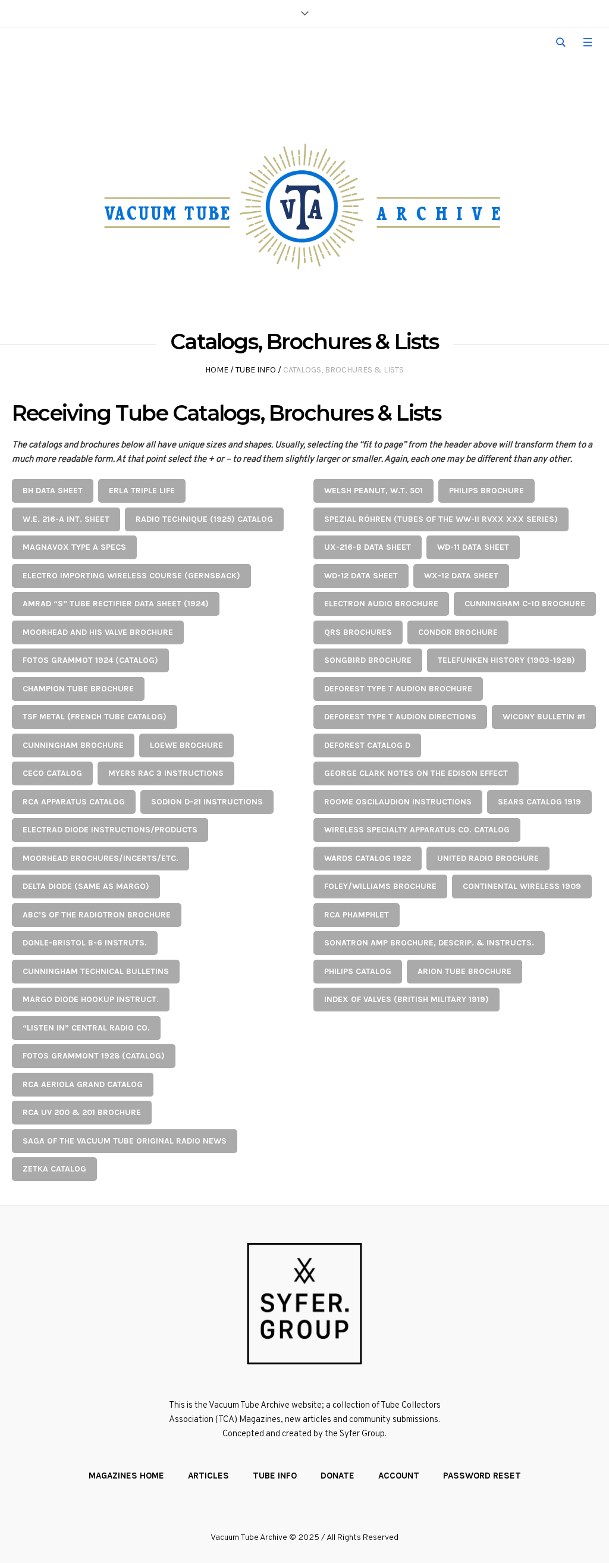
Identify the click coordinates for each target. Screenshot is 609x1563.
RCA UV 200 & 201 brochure (82, 1112)
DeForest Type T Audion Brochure (398, 689)
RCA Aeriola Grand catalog (83, 1084)
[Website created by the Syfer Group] (304, 1303)
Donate (337, 1475)
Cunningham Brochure (73, 745)
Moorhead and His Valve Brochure (98, 632)
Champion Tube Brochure (78, 689)
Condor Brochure (458, 632)
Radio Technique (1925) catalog (204, 519)
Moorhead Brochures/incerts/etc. (100, 858)
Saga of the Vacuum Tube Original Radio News (125, 1141)
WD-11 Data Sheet (473, 547)
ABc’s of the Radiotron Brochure (97, 915)
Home (216, 370)
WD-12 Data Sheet (361, 576)
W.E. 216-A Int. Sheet (66, 519)
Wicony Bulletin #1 (544, 717)
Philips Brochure (486, 490)
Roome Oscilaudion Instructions (398, 802)
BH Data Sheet (53, 490)
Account (398, 1475)
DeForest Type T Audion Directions (400, 717)
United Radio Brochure (488, 858)
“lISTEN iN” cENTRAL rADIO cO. (86, 1028)
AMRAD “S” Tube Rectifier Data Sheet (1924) (116, 604)
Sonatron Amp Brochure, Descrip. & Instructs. (429, 943)
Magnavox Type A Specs (74, 547)
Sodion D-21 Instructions (207, 802)
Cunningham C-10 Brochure (524, 604)
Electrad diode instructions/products (110, 830)
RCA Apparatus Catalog (74, 802)
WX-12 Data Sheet (461, 576)
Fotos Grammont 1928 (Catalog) (94, 1056)
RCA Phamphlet (356, 915)
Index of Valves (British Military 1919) (406, 999)
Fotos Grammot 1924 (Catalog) (90, 660)
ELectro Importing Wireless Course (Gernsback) (131, 576)
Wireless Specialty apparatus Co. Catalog (417, 830)
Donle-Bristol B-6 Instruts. (85, 943)
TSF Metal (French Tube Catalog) (95, 717)
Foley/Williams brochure (380, 886)
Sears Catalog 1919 (539, 802)
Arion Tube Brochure (464, 971)
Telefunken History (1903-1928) (506, 660)
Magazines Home (126, 1475)
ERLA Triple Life (142, 490)
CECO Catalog (52, 773)
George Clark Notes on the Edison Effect (416, 773)
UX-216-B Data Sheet (367, 547)
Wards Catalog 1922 (367, 858)
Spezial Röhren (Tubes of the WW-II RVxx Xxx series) (441, 519)
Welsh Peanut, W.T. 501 (373, 490)
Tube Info (256, 370)
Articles (208, 1475)
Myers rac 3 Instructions (166, 773)
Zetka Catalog (54, 1169)
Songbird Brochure (368, 660)
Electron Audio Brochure (381, 604)
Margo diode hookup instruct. (91, 999)
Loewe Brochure (186, 745)
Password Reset (482, 1475)
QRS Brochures (358, 632)
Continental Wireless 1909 (522, 886)
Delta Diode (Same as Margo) (86, 886)
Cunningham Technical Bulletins (96, 971)
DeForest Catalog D (367, 745)
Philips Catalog (357, 971)
